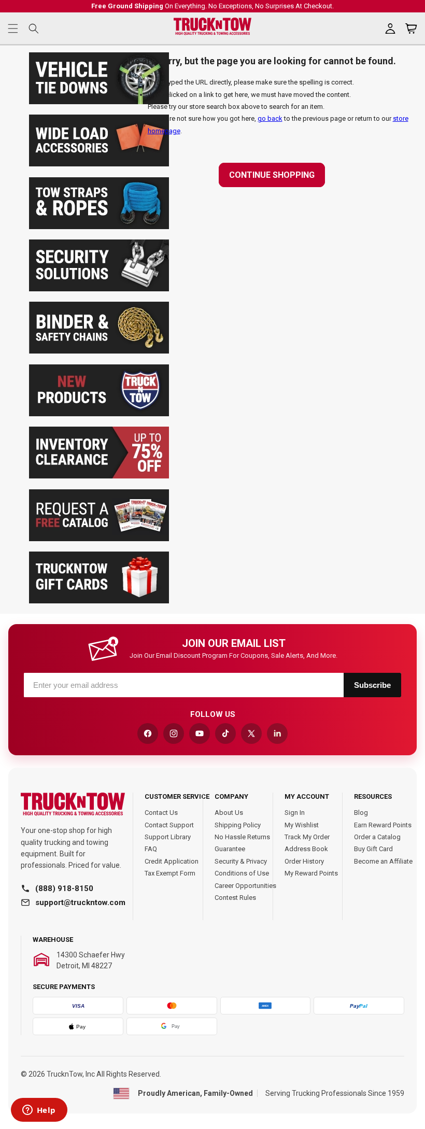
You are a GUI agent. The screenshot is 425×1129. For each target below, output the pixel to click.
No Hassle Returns (242, 837)
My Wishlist (302, 825)
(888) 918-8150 (64, 888)
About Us (229, 812)
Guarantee (230, 849)
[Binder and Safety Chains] (99, 351)
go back (270, 118)
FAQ (151, 849)
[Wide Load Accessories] (99, 164)
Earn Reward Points (383, 825)
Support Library (168, 837)
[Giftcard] (99, 601)
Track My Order (307, 837)
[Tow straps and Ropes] (99, 227)
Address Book (306, 849)
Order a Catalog (377, 837)
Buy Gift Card (373, 849)
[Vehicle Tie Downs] (99, 102)
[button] (13, 28)
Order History (304, 861)
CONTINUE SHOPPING (272, 175)
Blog (361, 812)
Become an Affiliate (383, 861)
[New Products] (99, 414)
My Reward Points (311, 873)
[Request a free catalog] (99, 539)
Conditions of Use (242, 873)
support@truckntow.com (80, 902)
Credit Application (172, 861)
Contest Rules (235, 897)
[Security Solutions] (99, 289)
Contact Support (169, 825)
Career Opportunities (245, 886)
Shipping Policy (238, 825)
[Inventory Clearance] (99, 476)
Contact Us (161, 812)
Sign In (295, 812)
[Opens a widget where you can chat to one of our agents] (38, 1111)
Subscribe (372, 685)
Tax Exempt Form (170, 873)
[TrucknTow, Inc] (73, 804)
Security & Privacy (241, 861)
